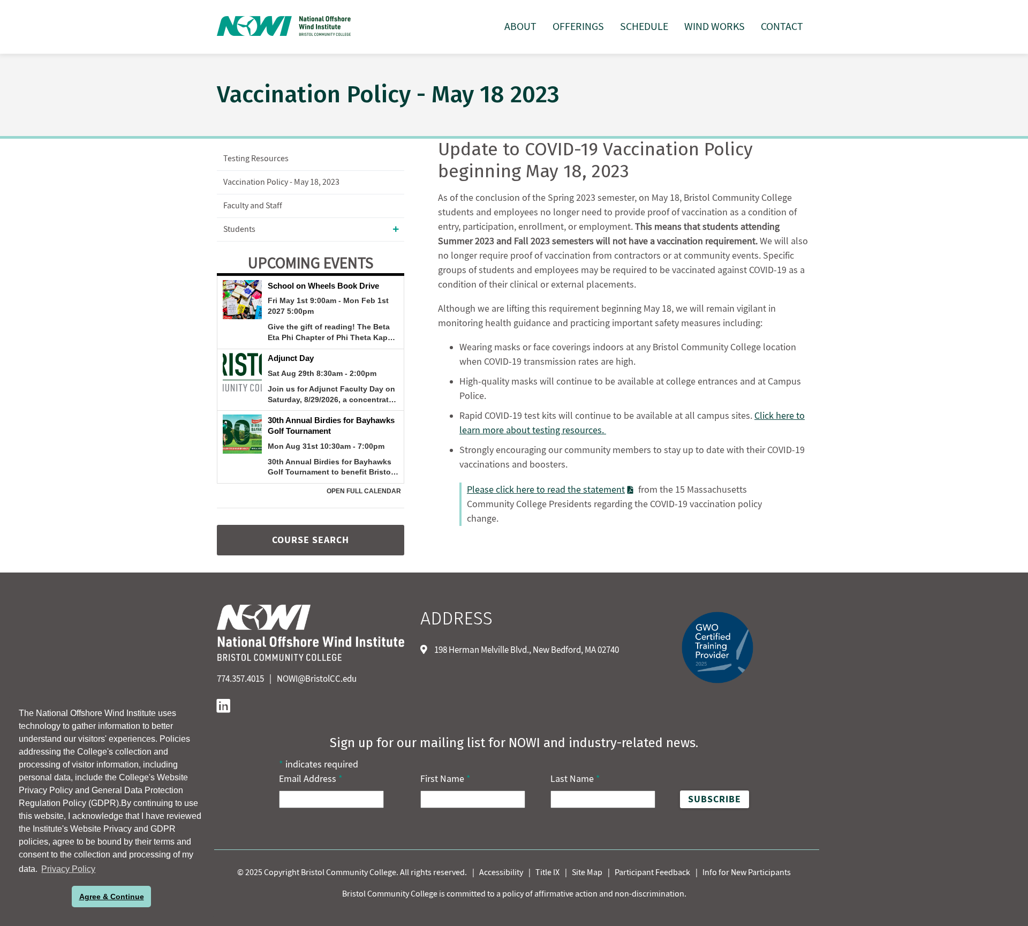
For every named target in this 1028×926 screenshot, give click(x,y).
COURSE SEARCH (310, 540)
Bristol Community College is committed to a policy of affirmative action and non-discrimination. (514, 894)
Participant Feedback (652, 872)
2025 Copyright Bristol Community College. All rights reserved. (355, 872)
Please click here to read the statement (546, 490)
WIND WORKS (714, 27)
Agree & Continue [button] (111, 896)
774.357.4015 (240, 679)
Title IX (547, 872)
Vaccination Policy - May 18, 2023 (281, 182)
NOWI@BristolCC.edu (317, 679)
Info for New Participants (746, 872)
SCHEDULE (644, 27)
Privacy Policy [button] (68, 869)
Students (239, 229)
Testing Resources (256, 158)
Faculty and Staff (252, 205)
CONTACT (782, 27)
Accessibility (501, 872)
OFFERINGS (578, 27)
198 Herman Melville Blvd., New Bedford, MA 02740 (526, 650)
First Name (445, 779)
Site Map (587, 872)
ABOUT (520, 27)
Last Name (575, 779)
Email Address (311, 779)
